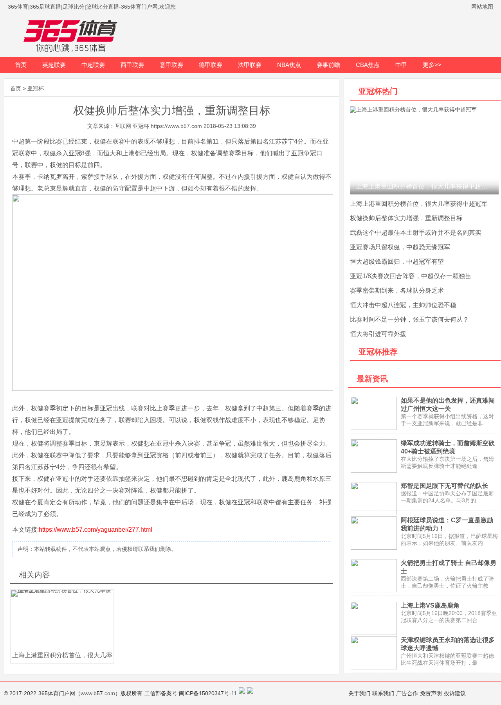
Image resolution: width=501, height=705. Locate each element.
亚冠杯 (35, 88)
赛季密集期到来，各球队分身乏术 (397, 290)
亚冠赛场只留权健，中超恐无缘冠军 (400, 247)
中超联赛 (93, 64)
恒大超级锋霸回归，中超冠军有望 (397, 261)
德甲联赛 (210, 64)
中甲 (401, 64)
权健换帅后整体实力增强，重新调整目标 (406, 218)
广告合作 (407, 693)
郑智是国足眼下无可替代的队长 (444, 485)
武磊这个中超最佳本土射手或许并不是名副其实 (415, 232)
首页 (21, 64)
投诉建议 (455, 693)
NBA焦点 (289, 64)
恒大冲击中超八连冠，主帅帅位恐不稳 (403, 305)
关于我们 (359, 693)
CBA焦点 (368, 64)
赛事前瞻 (328, 64)
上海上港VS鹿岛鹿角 (430, 605)
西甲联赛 (132, 64)
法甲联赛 (249, 64)
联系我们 (383, 693)
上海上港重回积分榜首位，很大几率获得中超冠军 (419, 203)
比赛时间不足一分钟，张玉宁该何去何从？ (409, 319)
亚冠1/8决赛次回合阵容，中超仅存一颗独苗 (410, 276)
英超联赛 (54, 64)
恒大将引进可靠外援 (378, 334)
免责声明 (431, 693)
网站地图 (482, 7)
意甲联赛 (171, 64)
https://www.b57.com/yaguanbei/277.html (95, 529)
